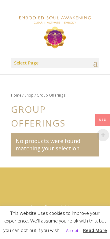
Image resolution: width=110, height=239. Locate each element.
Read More (95, 230)
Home (16, 95)
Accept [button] (72, 230)
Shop (29, 95)
